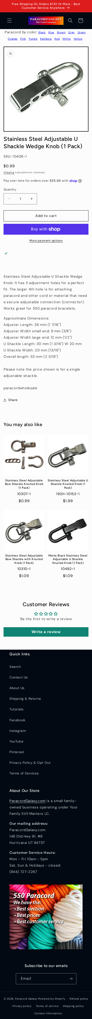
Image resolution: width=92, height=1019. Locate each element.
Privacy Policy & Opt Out (29, 762)
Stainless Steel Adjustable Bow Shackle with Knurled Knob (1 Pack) (24, 559)
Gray (71, 32)
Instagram (17, 731)
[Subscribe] (71, 978)
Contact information (48, 1013)
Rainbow (46, 38)
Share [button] (13, 400)
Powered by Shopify (51, 998)
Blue (51, 32)
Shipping (9, 172)
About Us (17, 688)
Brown (61, 32)
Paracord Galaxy (26, 998)
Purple (33, 38)
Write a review (46, 631)
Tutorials (16, 709)
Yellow (78, 38)
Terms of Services (24, 773)
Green (82, 32)
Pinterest (16, 752)
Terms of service (47, 1006)
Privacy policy (22, 1006)
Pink (23, 38)
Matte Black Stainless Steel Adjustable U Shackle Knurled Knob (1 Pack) (68, 559)
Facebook (17, 720)
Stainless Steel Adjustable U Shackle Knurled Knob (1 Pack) (68, 484)
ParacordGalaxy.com (27, 801)
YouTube (16, 741)
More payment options (46, 240)
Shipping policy (73, 1006)
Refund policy (79, 998)
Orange (12, 38)
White (67, 38)
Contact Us (18, 677)
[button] (9, 20)
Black (42, 32)
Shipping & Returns (25, 698)
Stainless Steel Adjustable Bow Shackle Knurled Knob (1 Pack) (24, 484)
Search (15, 667)
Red (57, 38)
